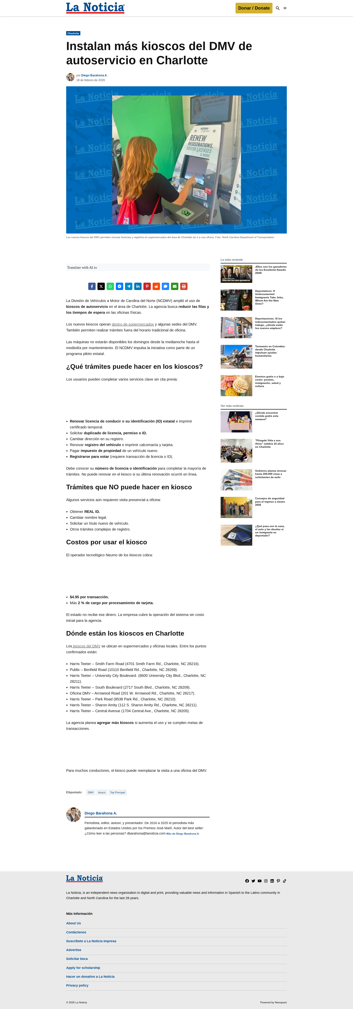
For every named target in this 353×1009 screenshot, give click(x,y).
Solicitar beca (77, 959)
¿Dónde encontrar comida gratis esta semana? (266, 416)
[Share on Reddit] (156, 286)
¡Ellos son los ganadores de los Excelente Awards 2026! (271, 270)
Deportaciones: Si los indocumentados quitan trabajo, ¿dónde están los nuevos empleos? (270, 323)
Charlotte (73, 33)
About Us (73, 923)
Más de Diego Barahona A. (182, 833)
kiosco (102, 792)
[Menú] (285, 8)
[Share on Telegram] (128, 286)
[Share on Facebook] (92, 286)
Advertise (73, 950)
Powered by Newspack (273, 1002)
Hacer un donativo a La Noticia (90, 976)
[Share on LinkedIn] (138, 286)
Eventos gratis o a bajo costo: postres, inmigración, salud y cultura (269, 381)
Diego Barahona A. (94, 75)
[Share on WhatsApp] (110, 286)
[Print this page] (184, 286)
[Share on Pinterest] (147, 286)
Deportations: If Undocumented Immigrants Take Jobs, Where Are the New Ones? (269, 297)
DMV (91, 792)
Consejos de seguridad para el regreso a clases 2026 (270, 501)
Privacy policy (77, 985)
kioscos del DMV (86, 646)
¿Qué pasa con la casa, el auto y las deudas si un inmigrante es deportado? (270, 531)
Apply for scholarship (83, 968)
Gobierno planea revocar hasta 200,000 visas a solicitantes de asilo (270, 474)
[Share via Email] (174, 286)
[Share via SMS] (165, 286)
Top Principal (117, 792)
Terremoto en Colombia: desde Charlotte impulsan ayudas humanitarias (270, 351)
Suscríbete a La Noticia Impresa (91, 941)
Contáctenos (76, 932)
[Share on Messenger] (119, 286)
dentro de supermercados (133, 324)
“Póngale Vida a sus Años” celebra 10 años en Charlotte (269, 443)
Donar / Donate (254, 8)
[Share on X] (101, 286)
